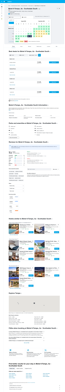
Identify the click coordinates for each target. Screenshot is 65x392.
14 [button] (28, 31)
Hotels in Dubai (28, 374)
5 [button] (23, 29)
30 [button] (16, 38)
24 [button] (18, 36)
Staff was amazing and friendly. (34, 153)
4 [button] (46, 26)
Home (9, 5)
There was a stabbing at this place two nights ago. (37, 162)
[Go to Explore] (1, 13)
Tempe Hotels (30, 5)
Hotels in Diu (11, 376)
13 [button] (25, 31)
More (10, 110)
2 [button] (41, 26)
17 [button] (18, 33)
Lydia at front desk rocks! (33, 161)
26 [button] (23, 36)
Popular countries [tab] (20, 368)
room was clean (11, 171)
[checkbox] (14, 197)
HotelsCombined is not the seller (15, 385)
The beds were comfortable (33, 154)
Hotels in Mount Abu (12, 374)
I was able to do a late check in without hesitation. (36, 155)
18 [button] (21, 33)
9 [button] (41, 29)
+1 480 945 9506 (11, 12)
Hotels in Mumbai (12, 373)
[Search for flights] (1, 5)
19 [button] (23, 33)
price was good (21, 175)
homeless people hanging (13, 175)
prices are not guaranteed (31, 382)
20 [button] (25, 33)
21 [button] (28, 33)
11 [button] (21, 31)
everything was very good (13, 180)
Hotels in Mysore (29, 373)
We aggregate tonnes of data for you (15, 387)
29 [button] (30, 36)
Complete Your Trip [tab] (28, 368)
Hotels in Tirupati (29, 377)
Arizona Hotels (23, 5)
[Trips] (1, 16)
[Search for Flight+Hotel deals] (1, 11)
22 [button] (30, 33)
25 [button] (21, 36)
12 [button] (23, 31)
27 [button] (25, 36)
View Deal (31, 232)
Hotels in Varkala (29, 376)
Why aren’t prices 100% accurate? (15, 389)
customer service (17, 178)
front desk (16, 173)
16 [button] (16, 33)
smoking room (21, 180)
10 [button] (18, 31)
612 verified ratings (16, 13)
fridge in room (11, 178)
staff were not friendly (18, 171)
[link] (14, 235)
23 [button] (16, 36)
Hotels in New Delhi (46, 373)
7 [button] (28, 29)
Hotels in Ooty (45, 374)
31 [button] (18, 38)
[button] (2, 1)
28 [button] (28, 36)
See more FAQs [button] (26, 342)
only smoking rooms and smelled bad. (35, 160)
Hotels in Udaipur (12, 377)
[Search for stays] (1, 7)
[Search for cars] (1, 9)
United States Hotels (14, 5)
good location (11, 173)
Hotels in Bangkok (46, 376)
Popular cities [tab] (12, 368)
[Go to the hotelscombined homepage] (8, 1)
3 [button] (18, 29)
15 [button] (30, 31)
